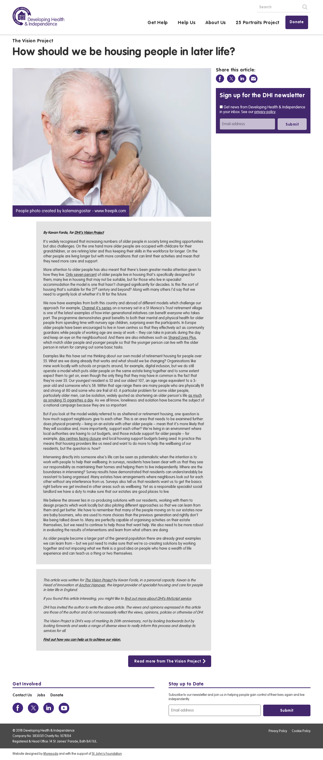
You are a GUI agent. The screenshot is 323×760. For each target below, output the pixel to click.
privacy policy (264, 112)
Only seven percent (81, 275)
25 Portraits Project (257, 23)
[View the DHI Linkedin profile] (48, 708)
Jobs (41, 695)
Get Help (158, 23)
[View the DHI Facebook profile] (18, 708)
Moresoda (50, 754)
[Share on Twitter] (231, 79)
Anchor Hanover (92, 585)
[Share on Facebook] (220, 79)
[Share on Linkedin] (242, 79)
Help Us (187, 23)
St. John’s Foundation (107, 754)
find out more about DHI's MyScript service (158, 599)
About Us (215, 23)
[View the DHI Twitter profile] (33, 708)
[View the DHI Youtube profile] (64, 708)
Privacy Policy (278, 731)
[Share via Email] (253, 79)
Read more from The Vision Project (167, 661)
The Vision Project (33, 41)
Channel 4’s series (97, 308)
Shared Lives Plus (182, 338)
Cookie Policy (301, 731)
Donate (297, 22)
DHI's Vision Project (89, 233)
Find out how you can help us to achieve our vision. (82, 640)
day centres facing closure (80, 439)
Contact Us (22, 695)
